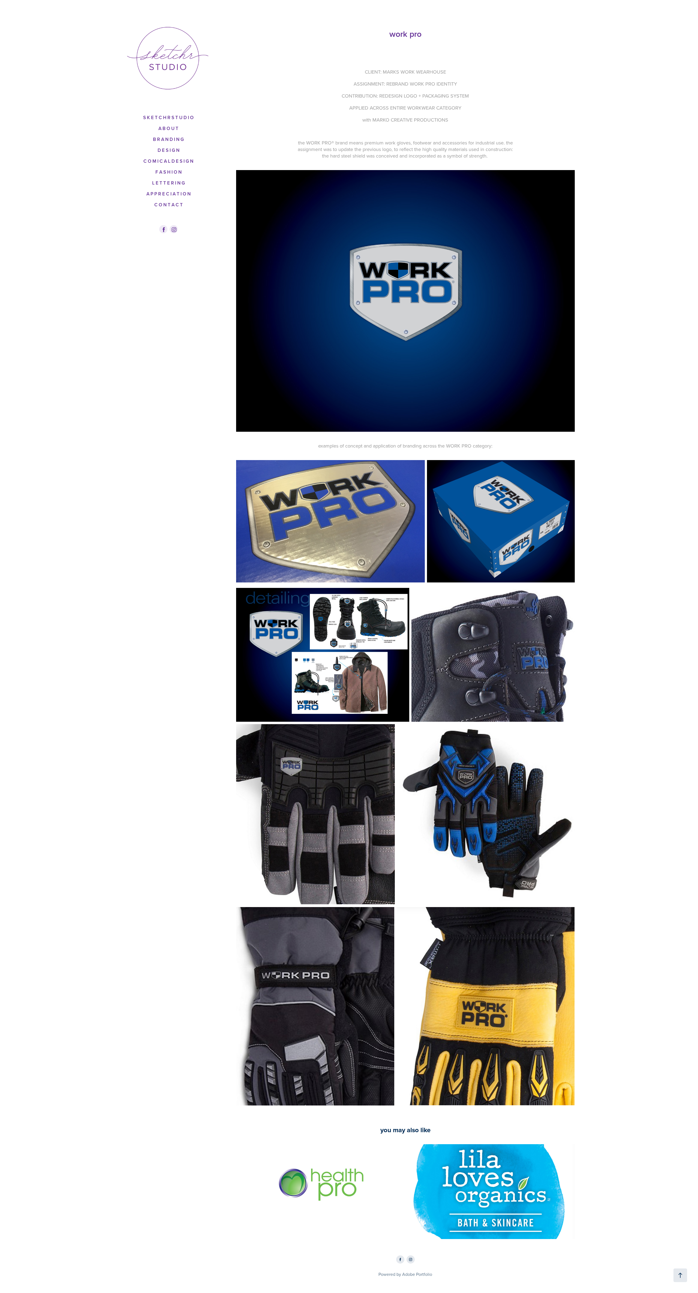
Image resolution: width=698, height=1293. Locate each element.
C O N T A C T (168, 204)
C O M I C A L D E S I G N (168, 161)
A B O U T (168, 128)
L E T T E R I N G (168, 183)
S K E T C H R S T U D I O (168, 117)
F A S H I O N (168, 172)
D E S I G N (168, 150)
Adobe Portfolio (417, 1274)
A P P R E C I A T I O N (168, 194)
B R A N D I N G (168, 139)
